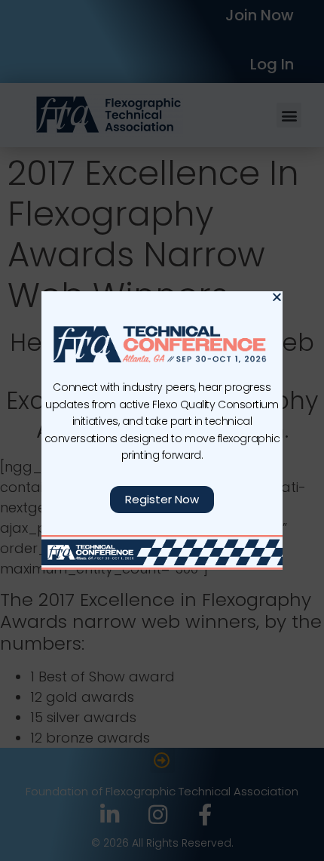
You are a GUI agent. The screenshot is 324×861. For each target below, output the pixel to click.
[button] (277, 297)
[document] (162, 430)
